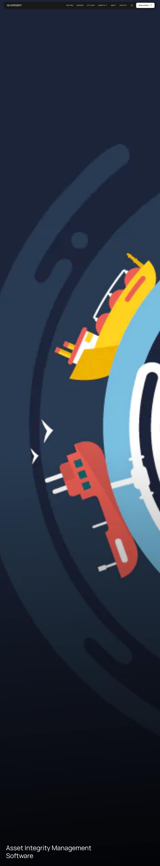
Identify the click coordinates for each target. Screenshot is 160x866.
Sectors (69, 5)
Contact (123, 5)
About (113, 5)
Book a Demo (144, 5)
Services (80, 5)
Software (91, 5)
